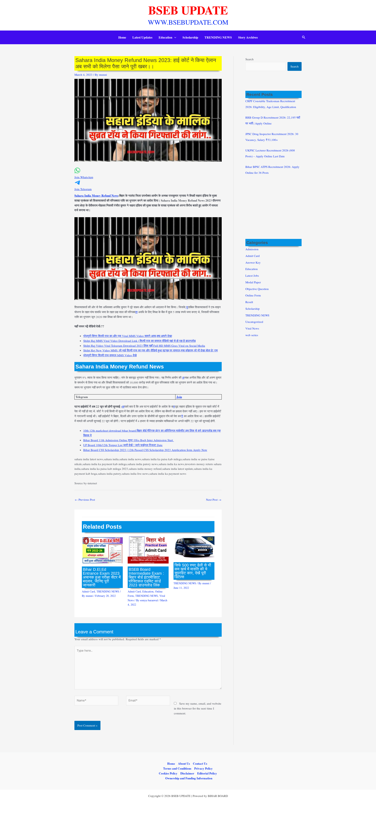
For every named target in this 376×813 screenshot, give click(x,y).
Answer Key (253, 262)
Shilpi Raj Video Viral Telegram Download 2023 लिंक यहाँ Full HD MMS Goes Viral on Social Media (144, 346)
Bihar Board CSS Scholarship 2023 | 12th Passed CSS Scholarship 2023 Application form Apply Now (145, 450)
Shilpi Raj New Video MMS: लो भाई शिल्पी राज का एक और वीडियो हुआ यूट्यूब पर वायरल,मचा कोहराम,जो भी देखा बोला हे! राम (150, 350)
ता (136, 312)
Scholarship (190, 37)
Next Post (213, 499)
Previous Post (85, 499)
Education (165, 37)
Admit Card (88, 591)
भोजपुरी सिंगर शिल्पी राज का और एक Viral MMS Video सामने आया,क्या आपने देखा (127, 336)
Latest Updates (142, 37)
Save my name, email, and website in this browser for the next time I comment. (197, 708)
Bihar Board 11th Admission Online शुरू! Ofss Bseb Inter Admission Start (128, 440)
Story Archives (248, 37)
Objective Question (257, 289)
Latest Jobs (252, 275)
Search (249, 59)
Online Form (253, 295)
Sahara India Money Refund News (96, 195)
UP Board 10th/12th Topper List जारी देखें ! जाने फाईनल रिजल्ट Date (123, 445)
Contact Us (200, 763)
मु (186, 307)
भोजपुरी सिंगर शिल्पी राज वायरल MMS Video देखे (110, 355)
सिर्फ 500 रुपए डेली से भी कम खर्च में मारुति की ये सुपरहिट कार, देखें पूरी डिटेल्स (192, 571)
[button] (174, 37)
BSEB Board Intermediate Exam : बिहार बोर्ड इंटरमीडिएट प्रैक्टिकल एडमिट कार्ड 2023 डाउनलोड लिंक (146, 577)
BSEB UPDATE (188, 9)
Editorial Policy (207, 773)
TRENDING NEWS (218, 37)
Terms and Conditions (177, 768)
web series (251, 335)
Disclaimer (187, 773)
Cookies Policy (168, 773)
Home (122, 37)
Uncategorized (254, 322)
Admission (251, 249)
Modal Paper (253, 282)
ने (182, 416)
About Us (184, 763)
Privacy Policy (203, 768)
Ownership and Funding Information (188, 778)
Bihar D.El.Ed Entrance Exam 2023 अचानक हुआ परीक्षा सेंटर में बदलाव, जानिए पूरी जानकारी (102, 577)
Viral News (252, 328)
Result (249, 302)
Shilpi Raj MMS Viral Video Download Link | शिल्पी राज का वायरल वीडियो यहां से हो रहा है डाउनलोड (139, 341)
